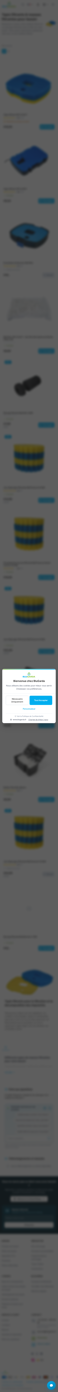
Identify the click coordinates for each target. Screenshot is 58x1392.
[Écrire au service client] (51, 1385)
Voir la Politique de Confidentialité (30, 716)
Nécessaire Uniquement (17, 700)
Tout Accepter (41, 700)
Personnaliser (29, 709)
